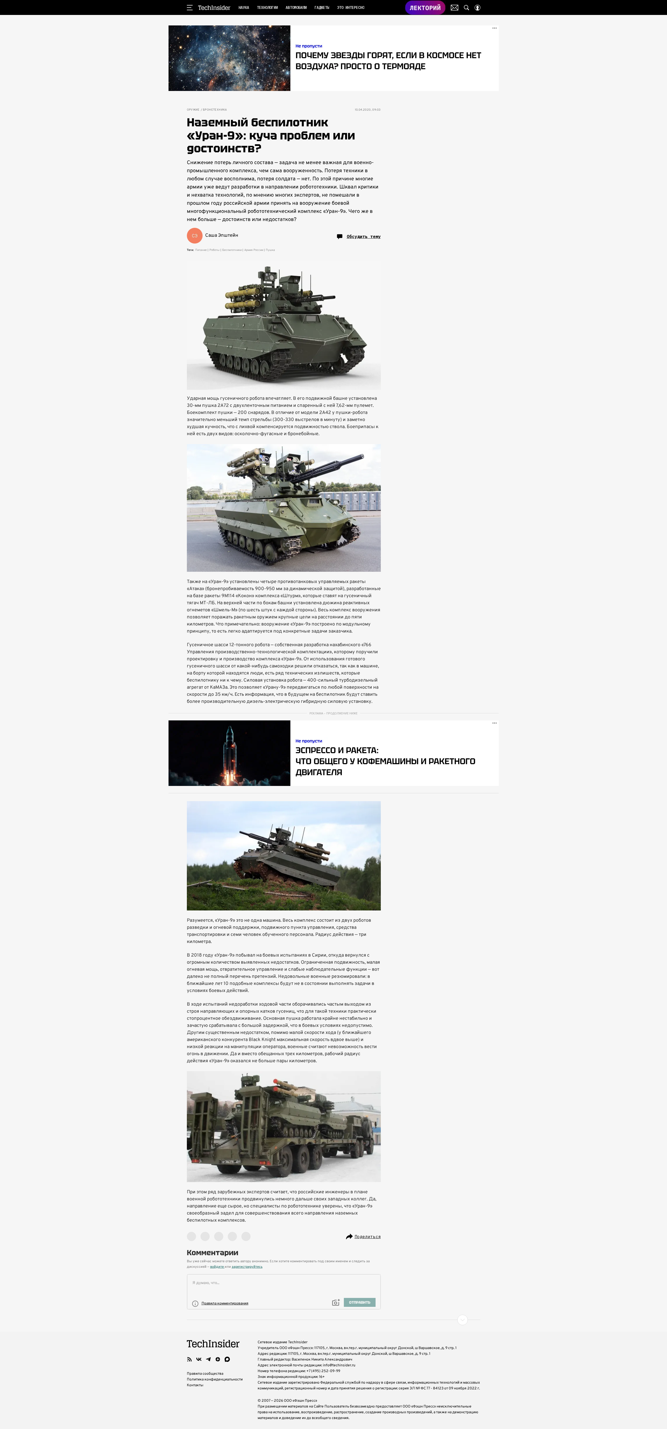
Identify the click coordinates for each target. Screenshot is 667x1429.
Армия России (253, 250)
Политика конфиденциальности (215, 1379)
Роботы (214, 250)
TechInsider (214, 7)
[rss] (189, 1359)
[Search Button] (466, 7)
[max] (227, 1359)
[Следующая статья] (333, 1320)
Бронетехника (215, 110)
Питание (201, 250)
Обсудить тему (364, 236)
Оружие (193, 110)
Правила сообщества (205, 1374)
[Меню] (190, 7)
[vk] (199, 1359)
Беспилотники (232, 250)
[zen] (217, 1359)
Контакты (195, 1385)
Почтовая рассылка (454, 7)
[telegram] (208, 1359)
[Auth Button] (477, 7)
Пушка (270, 250)
